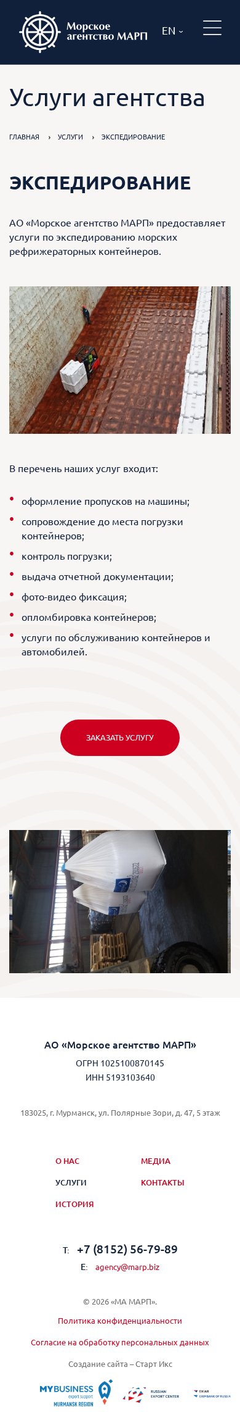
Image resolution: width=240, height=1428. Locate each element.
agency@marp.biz (120, 1267)
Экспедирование (133, 137)
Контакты (163, 1182)
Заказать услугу (120, 737)
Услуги (70, 137)
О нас (67, 1160)
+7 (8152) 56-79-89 (120, 1249)
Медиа (155, 1160)
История (74, 1204)
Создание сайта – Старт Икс (120, 1364)
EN (168, 30)
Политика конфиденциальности (120, 1320)
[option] (120, 901)
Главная (24, 137)
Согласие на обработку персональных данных (120, 1342)
